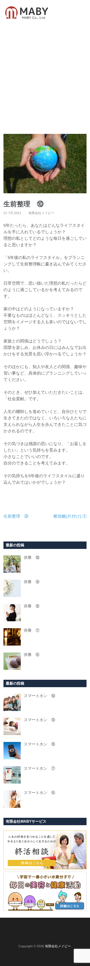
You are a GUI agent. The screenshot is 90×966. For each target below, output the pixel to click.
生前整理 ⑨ (15, 516)
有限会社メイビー (41, 213)
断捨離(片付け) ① (70, 516)
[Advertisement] (45, 79)
